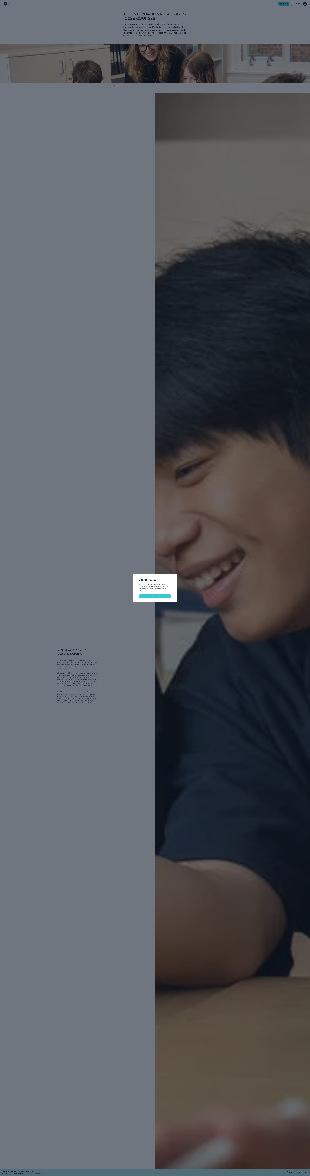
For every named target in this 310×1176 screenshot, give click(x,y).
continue (155, 596)
